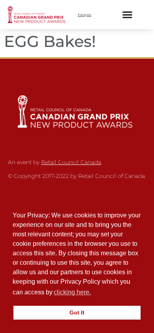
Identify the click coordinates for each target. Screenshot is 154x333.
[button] (127, 14)
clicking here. (72, 292)
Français (84, 15)
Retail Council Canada (71, 162)
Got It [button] (77, 312)
